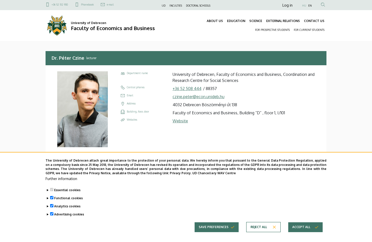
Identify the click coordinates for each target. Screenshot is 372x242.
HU (304, 5)
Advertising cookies (69, 214)
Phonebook (87, 4)
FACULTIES (176, 5)
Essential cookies (67, 190)
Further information (61, 179)
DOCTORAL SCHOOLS (198, 5)
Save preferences (214, 227)
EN (310, 5)
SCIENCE (255, 21)
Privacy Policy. (181, 173)
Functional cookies (68, 198)
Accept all (301, 227)
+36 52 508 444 (187, 88)
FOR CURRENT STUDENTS (309, 29)
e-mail (110, 4)
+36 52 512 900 (60, 4)
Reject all (259, 227)
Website (180, 120)
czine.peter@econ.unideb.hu (198, 96)
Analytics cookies (67, 206)
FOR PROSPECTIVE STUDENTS (272, 29)
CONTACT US (314, 21)
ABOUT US (215, 21)
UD (164, 5)
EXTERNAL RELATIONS (283, 21)
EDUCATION (236, 21)
